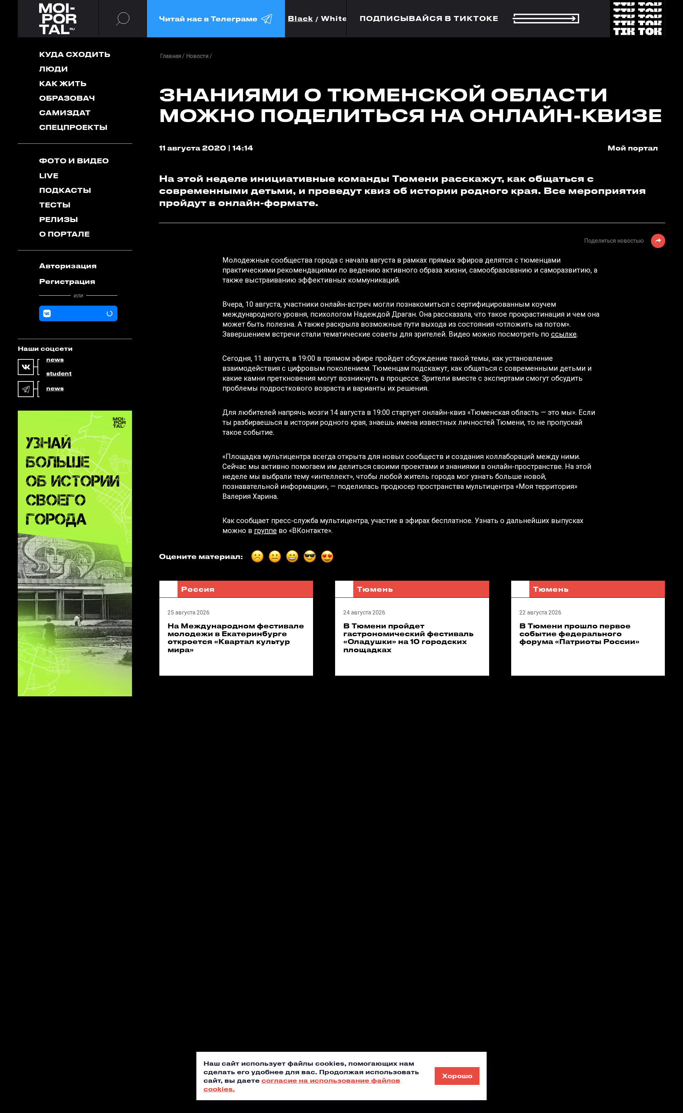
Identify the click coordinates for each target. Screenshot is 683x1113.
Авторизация (68, 266)
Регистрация (67, 281)
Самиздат (65, 113)
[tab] (78, 266)
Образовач (67, 98)
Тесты (54, 205)
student (59, 373)
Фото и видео (74, 161)
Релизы (58, 219)
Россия (198, 589)
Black (300, 18)
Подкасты (65, 190)
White (334, 18)
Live (48, 176)
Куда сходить (74, 54)
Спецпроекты (73, 127)
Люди (53, 69)
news (55, 360)
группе (265, 530)
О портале (64, 234)
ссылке (564, 334)
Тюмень (375, 589)
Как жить (62, 83)
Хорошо (457, 1075)
